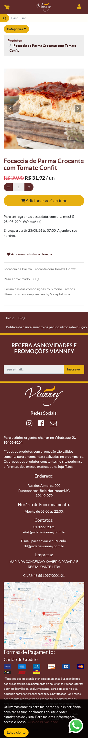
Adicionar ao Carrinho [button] (46, 200)
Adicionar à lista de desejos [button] (31, 254)
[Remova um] (8, 187)
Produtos (15, 40)
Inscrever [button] (74, 369)
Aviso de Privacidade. (42, 722)
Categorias (15, 29)
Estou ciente (16, 732)
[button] (10, 109)
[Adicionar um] (28, 187)
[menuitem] (10, 318)
